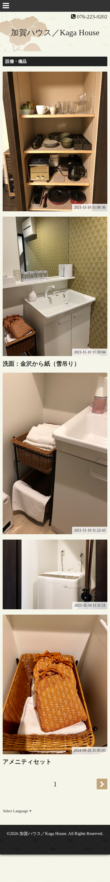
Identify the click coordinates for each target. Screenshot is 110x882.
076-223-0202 (92, 16)
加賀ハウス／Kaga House (55, 32)
